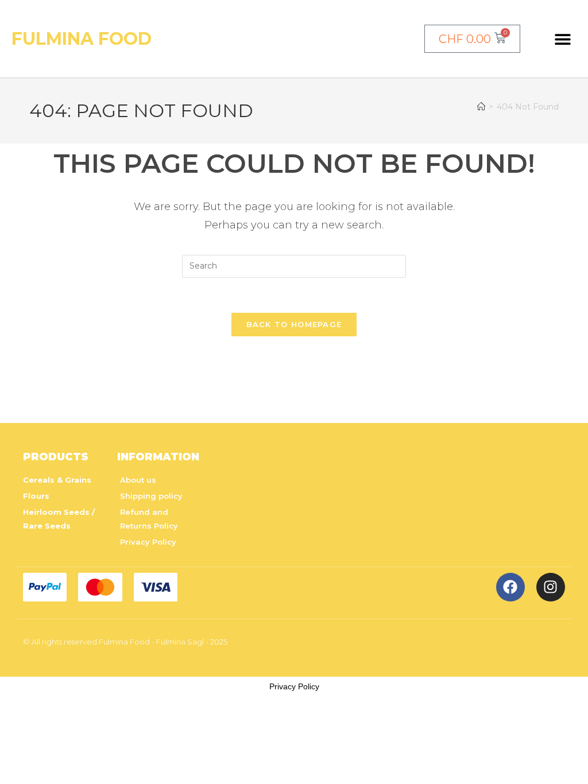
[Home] (481, 107)
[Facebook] (510, 587)
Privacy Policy (294, 686)
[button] (563, 39)
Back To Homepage (294, 324)
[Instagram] (550, 587)
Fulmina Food (81, 38)
